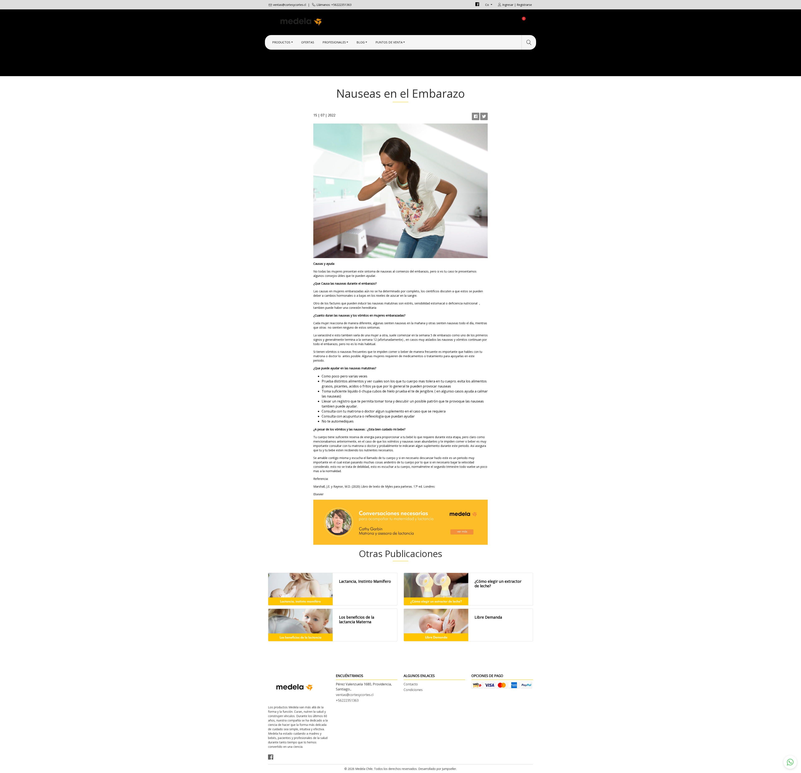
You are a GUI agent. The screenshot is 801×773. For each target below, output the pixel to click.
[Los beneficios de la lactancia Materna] (300, 625)
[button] (790, 762)
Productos (281, 42)
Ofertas (307, 42)
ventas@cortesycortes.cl (289, 5)
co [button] (487, 5)
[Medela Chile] (334, 21)
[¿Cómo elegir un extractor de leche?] (436, 589)
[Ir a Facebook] (477, 5)
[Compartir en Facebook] (475, 116)
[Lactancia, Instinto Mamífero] (300, 589)
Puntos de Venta (389, 42)
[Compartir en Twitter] (484, 116)
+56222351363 (347, 700)
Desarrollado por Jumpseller (437, 769)
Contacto (411, 684)
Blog (360, 42)
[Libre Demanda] (436, 625)
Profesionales (334, 42)
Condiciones (413, 689)
